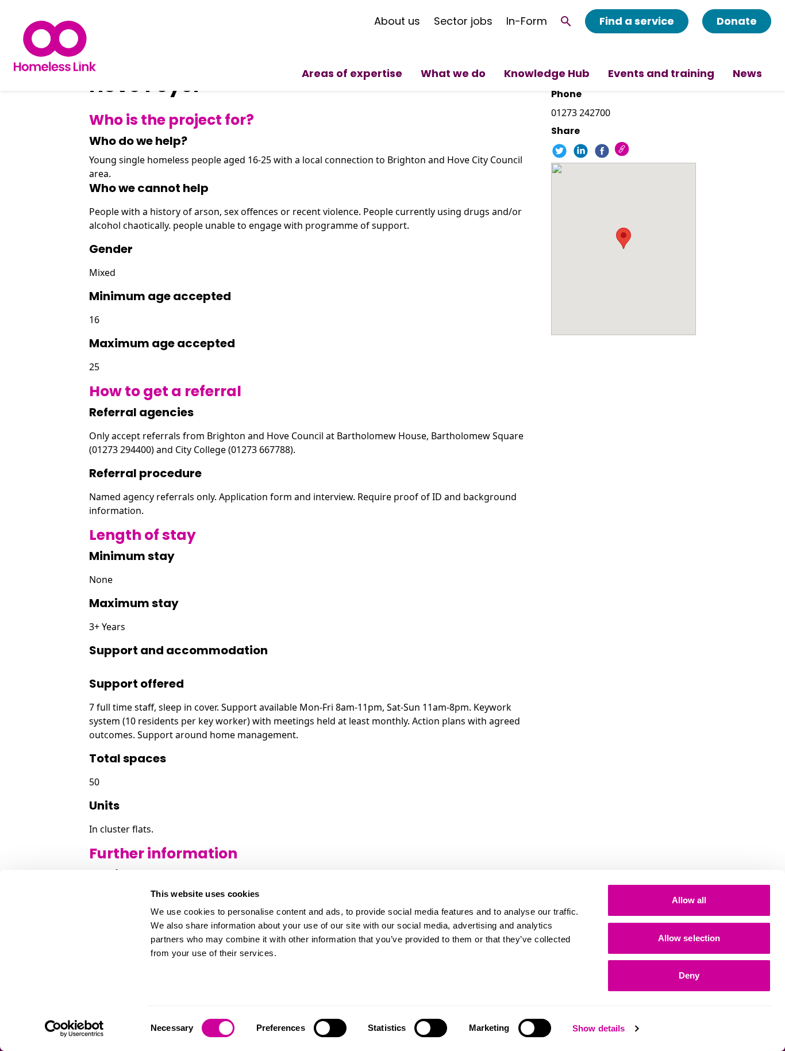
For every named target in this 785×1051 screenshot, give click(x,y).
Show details (598, 1028)
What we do (453, 73)
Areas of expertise (352, 73)
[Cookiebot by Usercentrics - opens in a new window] (74, 1028)
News (747, 73)
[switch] (330, 1028)
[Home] (55, 45)
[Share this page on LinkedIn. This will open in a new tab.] (580, 151)
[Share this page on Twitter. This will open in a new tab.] (559, 151)
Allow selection (689, 938)
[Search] (566, 21)
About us (397, 21)
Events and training (661, 73)
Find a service (636, 21)
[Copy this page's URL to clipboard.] (623, 150)
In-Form (526, 21)
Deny (689, 975)
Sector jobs (463, 21)
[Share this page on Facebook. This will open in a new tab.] (602, 151)
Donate (737, 21)
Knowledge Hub (547, 73)
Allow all (689, 900)
